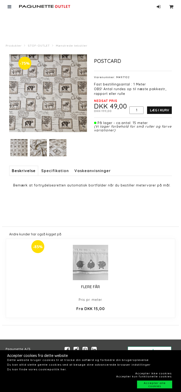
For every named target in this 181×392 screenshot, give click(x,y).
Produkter (14, 45)
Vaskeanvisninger (92, 170)
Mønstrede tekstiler (71, 45)
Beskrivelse (24, 170)
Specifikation (55, 170)
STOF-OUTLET (39, 45)
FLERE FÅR (90, 286)
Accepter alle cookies (155, 384)
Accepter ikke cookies (153, 373)
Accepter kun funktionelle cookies (144, 376)
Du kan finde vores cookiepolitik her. (36, 369)
